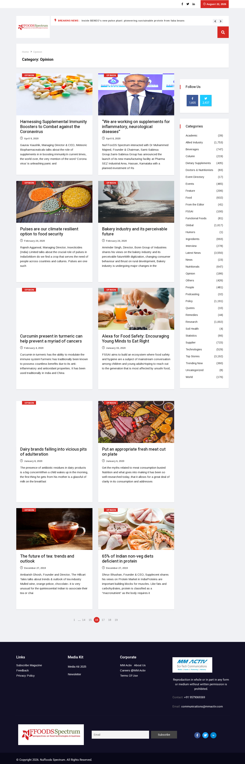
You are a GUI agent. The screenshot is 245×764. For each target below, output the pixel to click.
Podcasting (192, 294)
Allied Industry (194, 142)
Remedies (192, 314)
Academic (191, 135)
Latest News (193, 252)
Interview (191, 245)
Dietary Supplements (198, 163)
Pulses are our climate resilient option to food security (49, 231)
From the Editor (195, 204)
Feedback (22, 670)
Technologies (194, 349)
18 (109, 619)
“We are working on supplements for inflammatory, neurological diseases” (136, 127)
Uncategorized (194, 370)
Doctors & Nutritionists (199, 170)
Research (192, 321)
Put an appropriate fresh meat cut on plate (134, 451)
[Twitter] (205, 735)
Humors (190, 232)
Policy (189, 301)
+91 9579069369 (194, 697)
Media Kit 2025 (77, 666)
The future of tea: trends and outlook (47, 558)
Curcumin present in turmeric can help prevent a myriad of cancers (51, 338)
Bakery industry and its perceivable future (134, 231)
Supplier (191, 342)
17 (103, 619)
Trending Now (194, 363)
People (190, 287)
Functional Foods (196, 218)
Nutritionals (192, 266)
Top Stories (193, 356)
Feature (190, 190)
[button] (215, 21)
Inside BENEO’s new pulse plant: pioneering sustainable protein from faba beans (133, 20)
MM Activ (126, 665)
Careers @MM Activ (133, 670)
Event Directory (195, 176)
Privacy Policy (25, 675)
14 (83, 619)
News (189, 259)
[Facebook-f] (197, 735)
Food (189, 197)
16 (96, 619)
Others (190, 280)
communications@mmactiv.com (201, 706)
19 (116, 619)
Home (25, 51)
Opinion (37, 51)
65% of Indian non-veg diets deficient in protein (127, 558)
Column (190, 156)
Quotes (190, 308)
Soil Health (192, 328)
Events (190, 183)
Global (190, 225)
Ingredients (192, 239)
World (189, 377)
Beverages (192, 149)
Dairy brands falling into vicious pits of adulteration (53, 451)
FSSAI (189, 211)
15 (90, 619)
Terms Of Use (129, 675)
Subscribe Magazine (29, 665)
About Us (140, 665)
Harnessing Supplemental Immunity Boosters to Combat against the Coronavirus (53, 127)
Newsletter (74, 674)
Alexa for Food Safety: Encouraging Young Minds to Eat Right (135, 338)
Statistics (191, 335)
